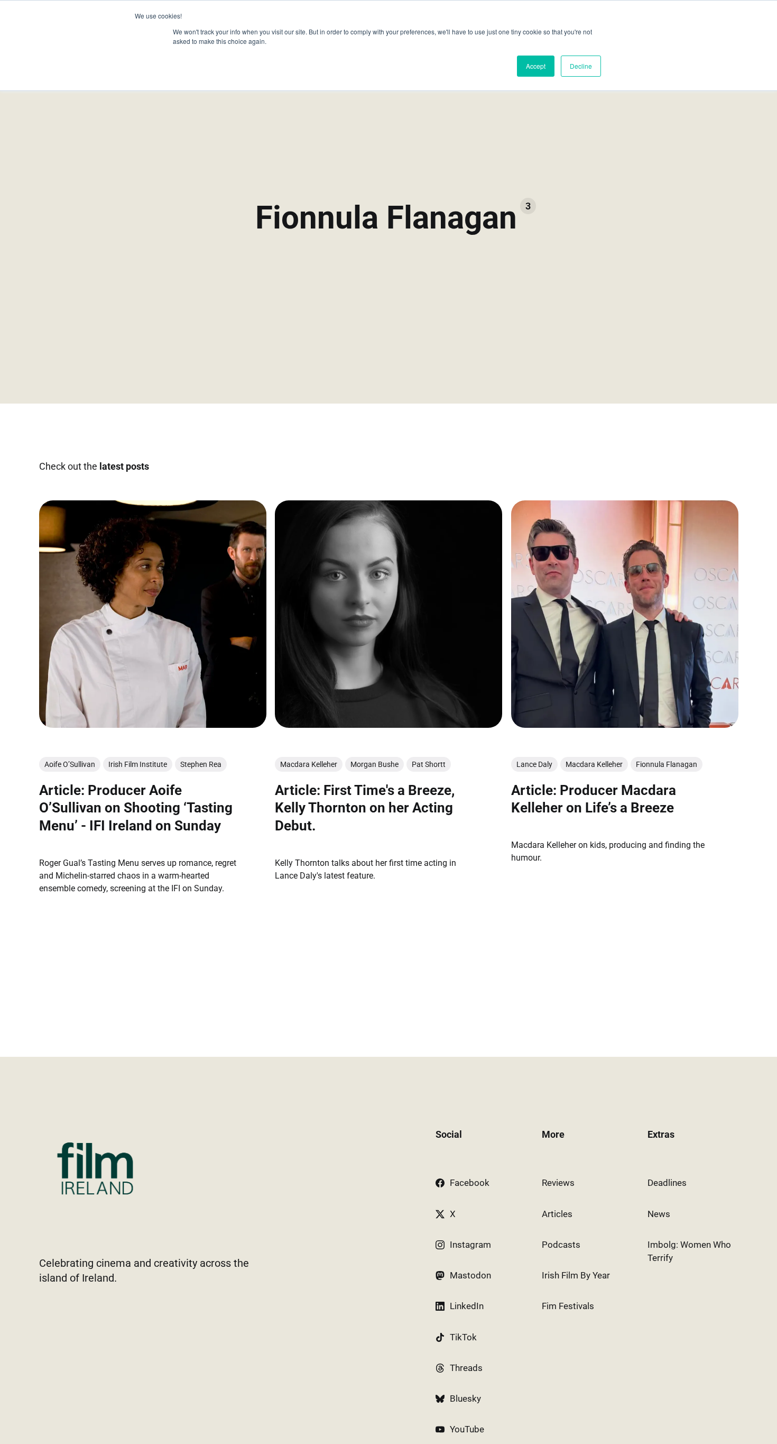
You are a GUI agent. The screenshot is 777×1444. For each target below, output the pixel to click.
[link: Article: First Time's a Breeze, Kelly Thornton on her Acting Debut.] (388, 724)
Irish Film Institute (137, 764)
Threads (466, 1368)
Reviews (558, 1182)
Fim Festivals (568, 1306)
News (659, 1214)
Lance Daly (534, 764)
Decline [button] (581, 65)
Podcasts (561, 1244)
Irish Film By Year (576, 1275)
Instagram (470, 1244)
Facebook (469, 1182)
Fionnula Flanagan (666, 764)
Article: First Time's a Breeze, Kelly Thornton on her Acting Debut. (365, 808)
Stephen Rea (200, 764)
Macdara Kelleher (308, 764)
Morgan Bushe (374, 764)
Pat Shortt (429, 764)
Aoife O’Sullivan (69, 764)
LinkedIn (467, 1306)
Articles (557, 1214)
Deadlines (667, 1182)
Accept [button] (535, 65)
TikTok (463, 1337)
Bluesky (465, 1398)
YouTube (467, 1429)
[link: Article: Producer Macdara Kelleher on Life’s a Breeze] (624, 724)
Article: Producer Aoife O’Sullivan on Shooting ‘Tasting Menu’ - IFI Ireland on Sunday (136, 808)
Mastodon (470, 1275)
